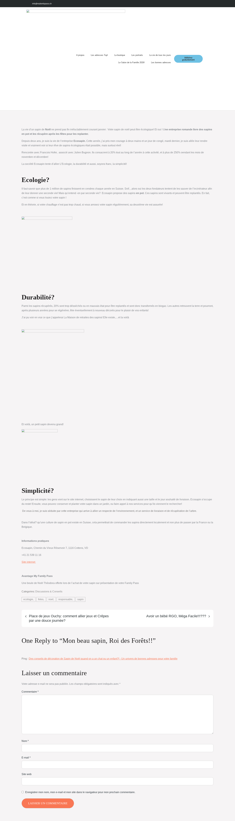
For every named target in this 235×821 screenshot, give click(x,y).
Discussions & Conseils (48, 591)
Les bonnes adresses (161, 62)
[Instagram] (190, 3)
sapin (80, 599)
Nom (25, 741)
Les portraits (137, 55)
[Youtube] (197, 3)
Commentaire (30, 691)
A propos (80, 55)
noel (50, 599)
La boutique (119, 55)
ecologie (28, 599)
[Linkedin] (205, 3)
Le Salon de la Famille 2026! (131, 62)
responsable (65, 599)
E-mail (26, 757)
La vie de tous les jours (160, 55)
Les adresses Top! (99, 55)
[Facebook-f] (183, 3)
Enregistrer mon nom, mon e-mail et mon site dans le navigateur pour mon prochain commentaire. (80, 792)
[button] (205, 58)
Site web (26, 774)
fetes (40, 599)
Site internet (29, 562)
